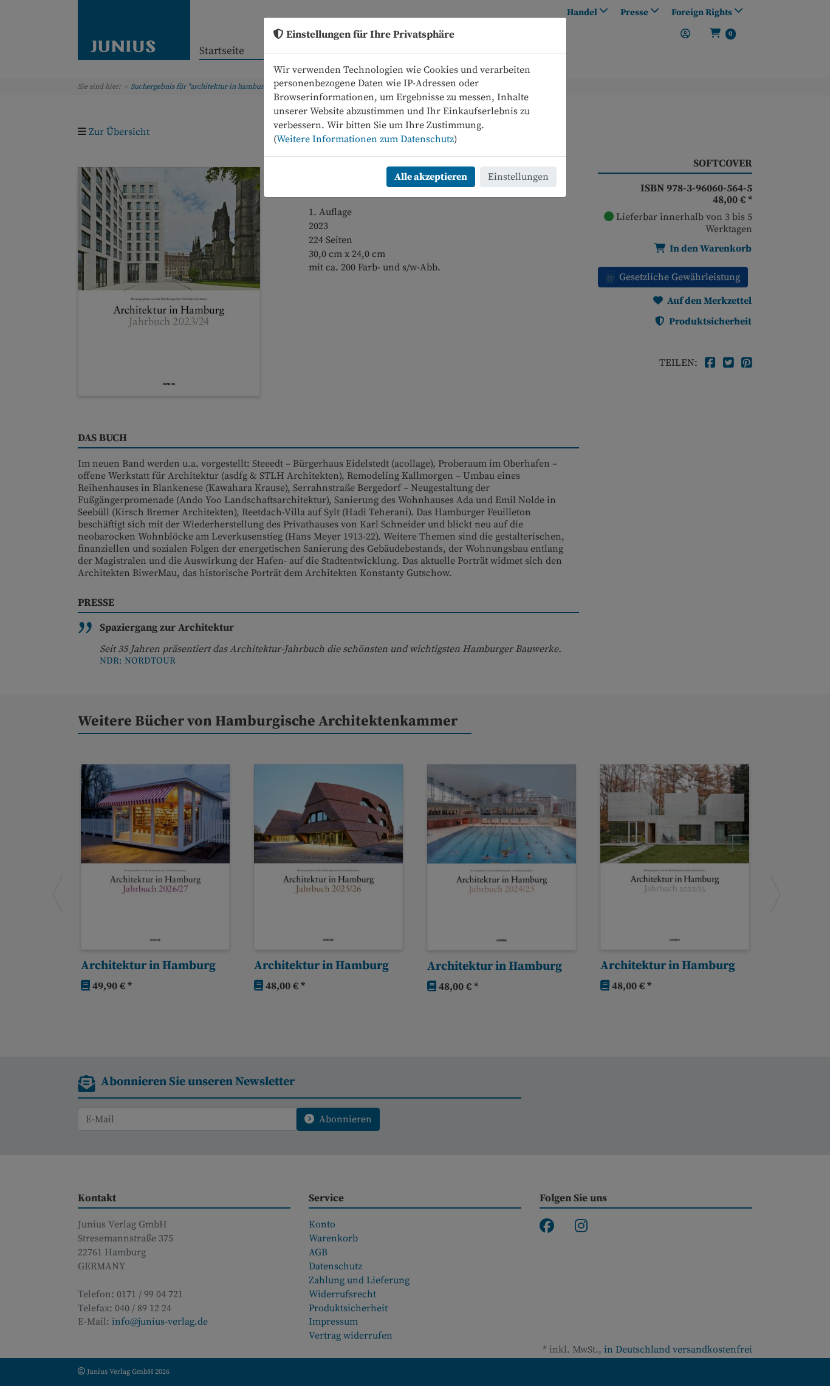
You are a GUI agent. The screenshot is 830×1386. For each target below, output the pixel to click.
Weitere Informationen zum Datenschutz (365, 139)
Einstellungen (518, 177)
